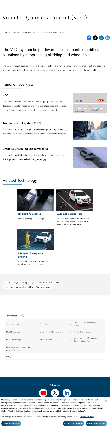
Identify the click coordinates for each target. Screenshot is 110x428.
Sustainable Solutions (82, 332)
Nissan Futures (46, 339)
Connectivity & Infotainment (51, 332)
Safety (24, 282)
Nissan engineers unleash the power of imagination (18, 348)
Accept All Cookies (73, 423)
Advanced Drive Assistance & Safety (86, 324)
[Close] (106, 401)
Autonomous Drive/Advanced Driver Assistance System (28, 287)
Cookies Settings (11, 423)
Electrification (45, 324)
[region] (55, 412)
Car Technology (11, 282)
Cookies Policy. (87, 416)
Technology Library (13, 324)
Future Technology (13, 339)
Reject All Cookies (96, 423)
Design (9, 356)
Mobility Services (13, 332)
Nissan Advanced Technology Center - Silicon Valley (85, 339)
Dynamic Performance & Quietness (46, 282)
